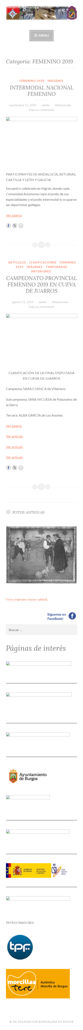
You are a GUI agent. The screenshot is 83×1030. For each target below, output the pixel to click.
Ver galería (14, 215)
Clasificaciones (43, 262)
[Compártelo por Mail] (20, 225)
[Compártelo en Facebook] (8, 225)
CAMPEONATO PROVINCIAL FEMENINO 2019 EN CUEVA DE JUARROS (41, 284)
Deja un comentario (41, 110)
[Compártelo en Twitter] (14, 225)
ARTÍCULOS (17, 262)
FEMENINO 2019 (32, 80)
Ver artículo (14, 436)
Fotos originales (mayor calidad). (27, 599)
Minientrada (63, 105)
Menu (44, 35)
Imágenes (55, 80)
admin (46, 105)
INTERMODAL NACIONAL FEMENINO (41, 90)
